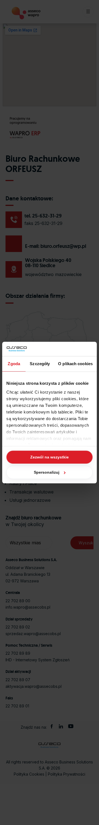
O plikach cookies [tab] (75, 363)
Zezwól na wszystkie (49, 457)
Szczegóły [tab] (40, 363)
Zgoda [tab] (14, 363)
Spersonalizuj (46, 472)
